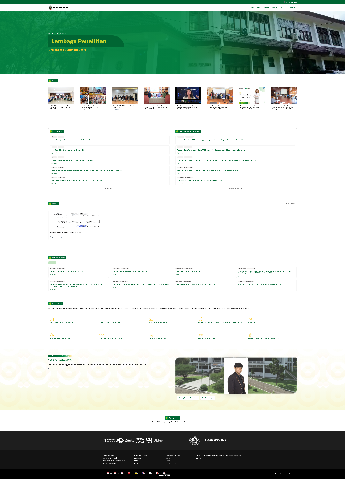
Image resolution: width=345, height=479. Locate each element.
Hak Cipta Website (140, 456)
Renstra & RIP (284, 7)
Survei (168, 458)
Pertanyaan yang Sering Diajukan (114, 461)
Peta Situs (137, 458)
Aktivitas (292, 7)
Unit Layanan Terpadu (110, 458)
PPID (136, 461)
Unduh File (55, 153)
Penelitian (274, 7)
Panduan (266, 7)
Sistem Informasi (108, 456)
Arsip (168, 461)
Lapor (136, 463)
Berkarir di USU (171, 463)
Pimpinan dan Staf (277, 2)
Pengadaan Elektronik (173, 456)
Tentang (259, 7)
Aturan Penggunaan (109, 463)
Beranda (251, 7)
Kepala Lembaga (207, 398)
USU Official (268, 2)
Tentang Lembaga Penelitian (187, 398)
